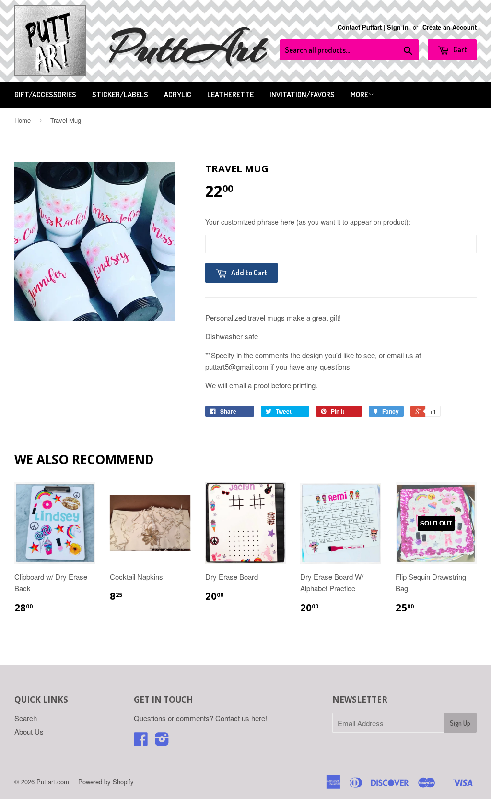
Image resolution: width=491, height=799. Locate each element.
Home (22, 120)
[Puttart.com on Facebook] (141, 742)
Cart (459, 49)
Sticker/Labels (120, 94)
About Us (29, 732)
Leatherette (230, 94)
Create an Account (449, 27)
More (359, 94)
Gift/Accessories (45, 94)
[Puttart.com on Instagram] (162, 742)
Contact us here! (241, 718)
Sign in (398, 27)
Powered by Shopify (106, 781)
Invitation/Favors (302, 94)
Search (25, 718)
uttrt (187, 48)
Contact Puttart (360, 27)
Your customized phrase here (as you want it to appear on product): (307, 222)
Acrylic (177, 94)
